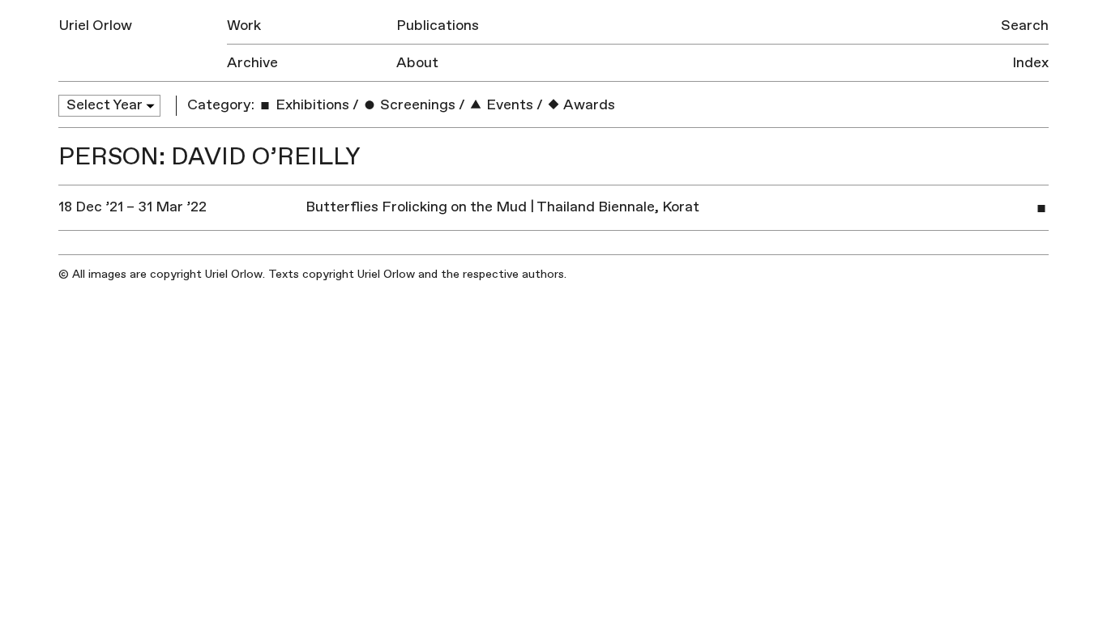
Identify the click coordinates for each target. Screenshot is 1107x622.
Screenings (416, 105)
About (417, 62)
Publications (437, 25)
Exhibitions (310, 105)
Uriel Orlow (95, 25)
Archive (252, 62)
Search (1025, 25)
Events (508, 105)
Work (244, 25)
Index (1030, 62)
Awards (588, 105)
